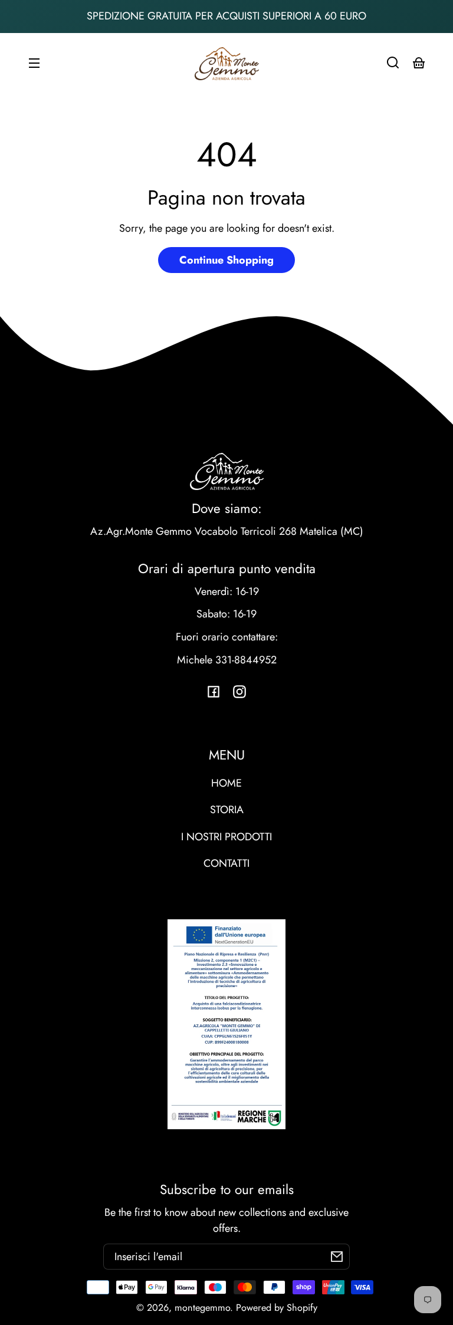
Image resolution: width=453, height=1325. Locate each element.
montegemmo (202, 1307)
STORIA (227, 809)
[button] (393, 62)
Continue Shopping (226, 260)
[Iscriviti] (337, 1257)
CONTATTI (226, 863)
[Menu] (34, 62)
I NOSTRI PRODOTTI (226, 836)
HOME (226, 783)
